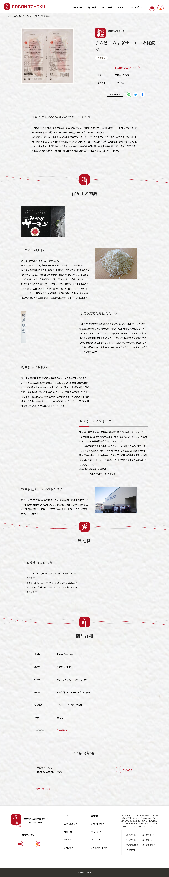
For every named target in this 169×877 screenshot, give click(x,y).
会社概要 (95, 815)
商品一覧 (92, 7)
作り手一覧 (107, 7)
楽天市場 (95, 831)
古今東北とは (76, 7)
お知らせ (121, 7)
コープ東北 (95, 839)
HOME (67, 815)
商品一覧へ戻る (43, 789)
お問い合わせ (137, 7)
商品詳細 (60, 730)
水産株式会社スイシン (125, 67)
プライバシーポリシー (100, 847)
